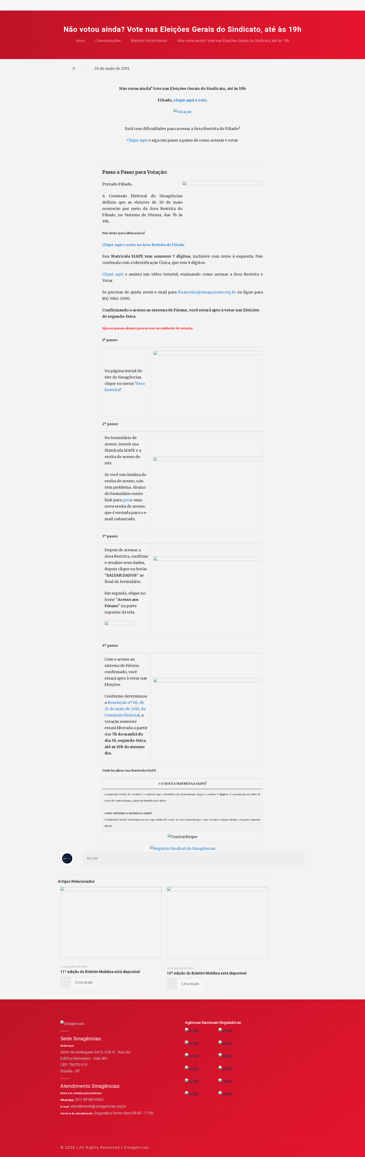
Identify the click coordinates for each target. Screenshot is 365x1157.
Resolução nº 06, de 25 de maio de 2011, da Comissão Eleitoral (125, 709)
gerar (128, 499)
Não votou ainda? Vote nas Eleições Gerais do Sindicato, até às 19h (233, 40)
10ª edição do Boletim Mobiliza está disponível (206, 973)
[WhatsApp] (255, 1148)
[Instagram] (283, 1148)
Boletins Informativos (149, 40)
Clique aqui (137, 140)
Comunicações (108, 40)
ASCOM (92, 858)
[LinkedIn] (278, 1148)
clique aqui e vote (190, 100)
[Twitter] (266, 1148)
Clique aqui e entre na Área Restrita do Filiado (143, 245)
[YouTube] (272, 1148)
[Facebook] (261, 1148)
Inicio (80, 40)
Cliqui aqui (112, 274)
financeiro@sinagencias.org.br (207, 292)
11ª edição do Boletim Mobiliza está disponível (100, 971)
